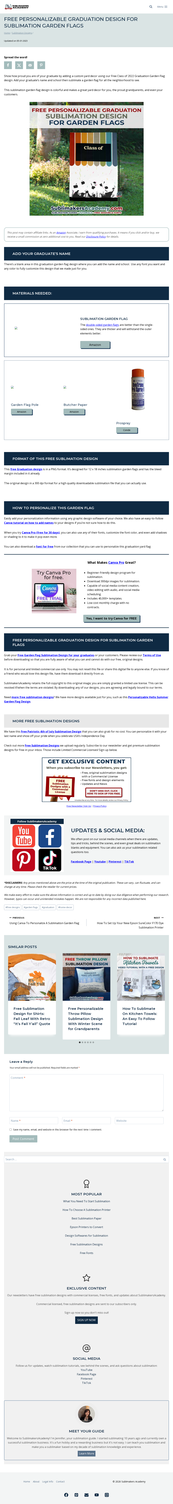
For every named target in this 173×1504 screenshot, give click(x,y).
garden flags (31, 907)
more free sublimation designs (32, 697)
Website (121, 1121)
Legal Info (47, 1481)
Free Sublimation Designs (42, 745)
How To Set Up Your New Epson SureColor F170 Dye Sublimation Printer (130, 922)
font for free (44, 546)
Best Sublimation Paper (87, 1218)
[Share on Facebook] (8, 65)
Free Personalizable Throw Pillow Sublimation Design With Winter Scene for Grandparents (85, 1019)
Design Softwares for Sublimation (86, 1235)
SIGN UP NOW (86, 1320)
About (36, 1481)
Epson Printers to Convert (86, 1227)
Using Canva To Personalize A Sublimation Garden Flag (44, 920)
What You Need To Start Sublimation (86, 1201)
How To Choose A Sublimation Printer (87, 1210)
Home (26, 1481)
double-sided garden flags (102, 325)
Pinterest (115, 861)
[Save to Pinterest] (41, 65)
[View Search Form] (151, 7)
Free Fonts (86, 1253)
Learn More (86, 1453)
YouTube (86, 1370)
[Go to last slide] (14, 996)
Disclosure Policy (96, 236)
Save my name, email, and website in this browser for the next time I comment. (57, 1129)
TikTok (129, 861)
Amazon (61, 232)
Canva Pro (116, 562)
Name (16, 1121)
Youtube (100, 861)
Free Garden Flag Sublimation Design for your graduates (56, 655)
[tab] (80, 1042)
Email (68, 1121)
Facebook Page (86, 1374)
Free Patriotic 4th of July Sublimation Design (51, 731)
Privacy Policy (99, 806)
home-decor (65, 907)
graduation (48, 907)
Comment (18, 1078)
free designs (13, 907)
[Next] (159, 996)
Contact (60, 1481)
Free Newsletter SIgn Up (79, 806)
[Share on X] (19, 65)
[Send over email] (30, 65)
